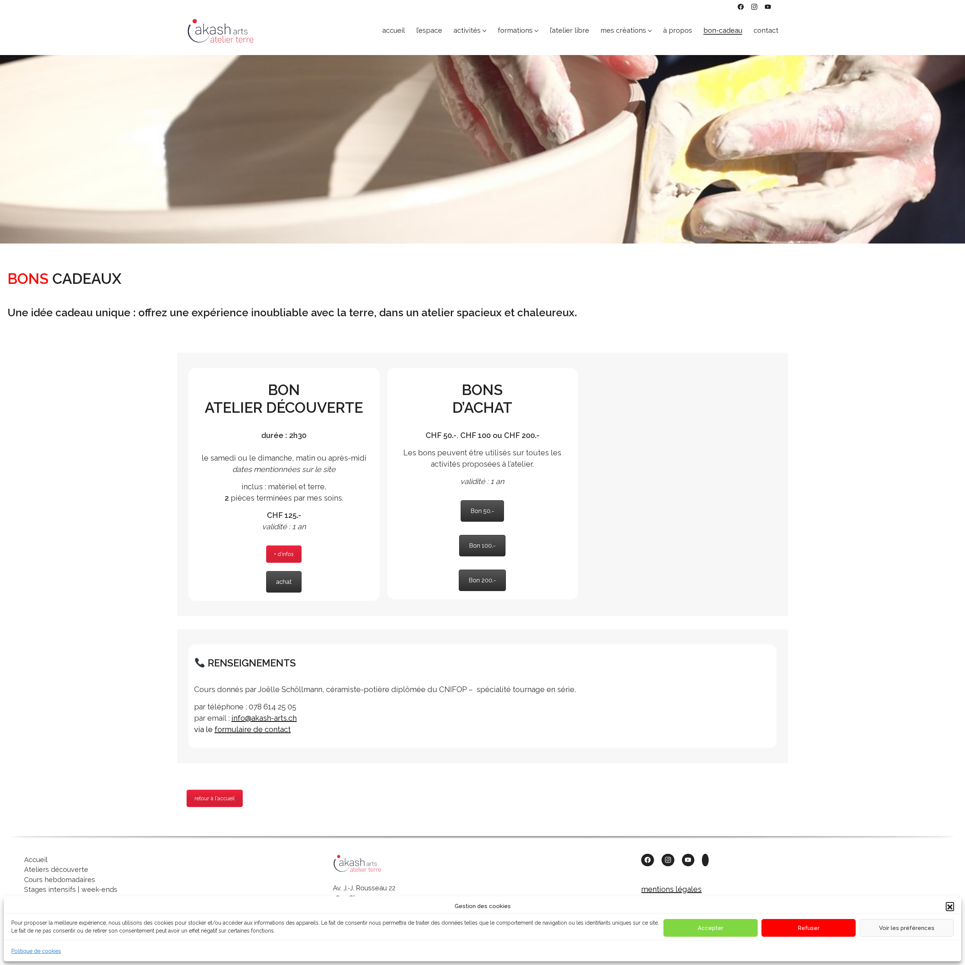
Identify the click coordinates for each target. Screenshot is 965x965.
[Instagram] (754, 7)
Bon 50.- (482, 511)
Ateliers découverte (56, 869)
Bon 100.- (482, 545)
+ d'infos (284, 554)
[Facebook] (741, 7)
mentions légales (671, 889)
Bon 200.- (482, 580)
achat (284, 581)
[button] (950, 906)
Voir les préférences (906, 928)
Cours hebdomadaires (59, 880)
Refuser (808, 928)
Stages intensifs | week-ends (70, 889)
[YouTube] (768, 7)
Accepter (710, 928)
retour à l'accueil (215, 798)
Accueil (35, 860)
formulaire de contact (252, 729)
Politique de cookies (36, 951)
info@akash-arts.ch (264, 718)
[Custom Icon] (705, 860)
